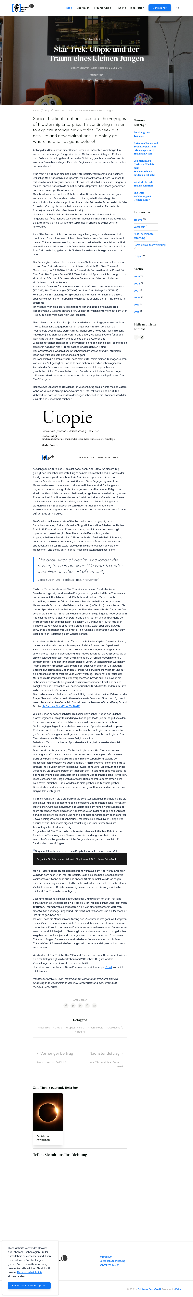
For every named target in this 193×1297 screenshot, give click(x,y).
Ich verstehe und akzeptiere (29, 1285)
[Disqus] (80, 1196)
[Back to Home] (23, 8)
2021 (137, 290)
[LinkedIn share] (96, 80)
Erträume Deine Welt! (149, 1289)
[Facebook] (136, 337)
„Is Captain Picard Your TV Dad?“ (61, 706)
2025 (137, 276)
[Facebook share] (82, 80)
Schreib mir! (160, 7)
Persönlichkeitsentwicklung (150, 245)
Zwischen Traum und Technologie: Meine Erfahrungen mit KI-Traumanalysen (146, 148)
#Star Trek (43, 1027)
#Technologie (95, 1027)
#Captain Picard (74, 1027)
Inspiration (137, 7)
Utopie (105, 39)
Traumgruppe (102, 7)
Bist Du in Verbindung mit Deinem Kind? (142, 196)
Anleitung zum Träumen (142, 134)
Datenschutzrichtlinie (29, 1272)
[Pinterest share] (103, 80)
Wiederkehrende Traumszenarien (143, 183)
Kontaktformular (109, 1265)
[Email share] (110, 80)
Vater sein (140, 227)
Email (108, 967)
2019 (137, 304)
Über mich (83, 7)
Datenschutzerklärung (112, 1260)
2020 (137, 297)
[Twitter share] (89, 80)
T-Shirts (120, 7)
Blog (69, 7)
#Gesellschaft (114, 1027)
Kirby (178, 1289)
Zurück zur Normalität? (43, 1137)
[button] (177, 7)
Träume (138, 219)
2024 (137, 283)
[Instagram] (141, 337)
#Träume (80, 1031)
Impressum (105, 1256)
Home (36, 110)
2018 (137, 311)
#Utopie (57, 1027)
